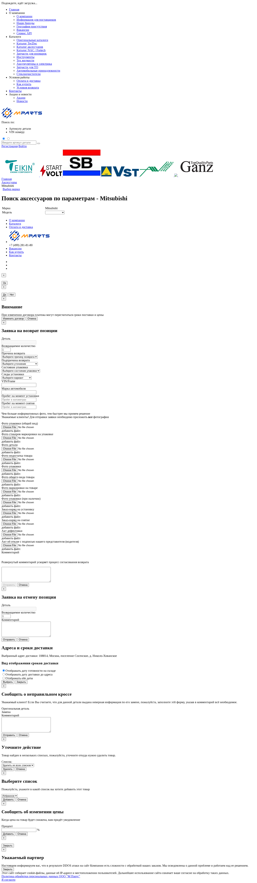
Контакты (15, 91)
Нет (12, 294)
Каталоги (15, 223)
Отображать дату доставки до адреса (28, 674)
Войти (22, 146)
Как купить (16, 251)
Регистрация (10, 146)
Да (4, 294)
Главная (14, 9)
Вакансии (15, 248)
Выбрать (8, 682)
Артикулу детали (20, 128)
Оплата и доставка (21, 227)
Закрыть (21, 682)
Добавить (8, 799)
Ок (4, 283)
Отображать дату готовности (30, 670)
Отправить (9, 585)
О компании (17, 220)
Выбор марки (11, 189)
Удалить (7, 769)
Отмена (31, 318)
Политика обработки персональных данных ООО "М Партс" (41, 876)
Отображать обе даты (19, 678)
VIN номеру (17, 132)
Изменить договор (13, 318)
